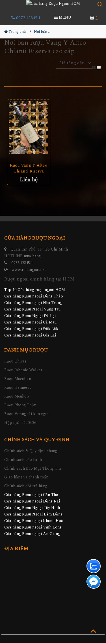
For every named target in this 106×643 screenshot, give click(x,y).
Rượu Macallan (17, 379)
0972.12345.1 (27, 17)
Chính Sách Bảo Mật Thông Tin (32, 468)
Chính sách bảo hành (23, 460)
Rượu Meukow (17, 396)
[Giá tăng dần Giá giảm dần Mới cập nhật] (74, 66)
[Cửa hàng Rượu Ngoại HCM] (53, 3)
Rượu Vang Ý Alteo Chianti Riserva (28, 168)
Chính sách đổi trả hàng (25, 486)
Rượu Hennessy (17, 387)
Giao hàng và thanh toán (26, 477)
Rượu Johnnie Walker (23, 370)
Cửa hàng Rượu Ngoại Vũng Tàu (32, 309)
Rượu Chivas (15, 361)
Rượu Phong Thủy (20, 405)
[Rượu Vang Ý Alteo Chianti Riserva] (29, 127)
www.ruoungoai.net (29, 270)
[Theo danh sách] (99, 67)
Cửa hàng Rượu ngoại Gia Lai (30, 335)
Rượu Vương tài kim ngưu (26, 414)
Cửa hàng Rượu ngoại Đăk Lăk (31, 329)
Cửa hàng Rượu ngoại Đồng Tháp (33, 296)
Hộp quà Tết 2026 (20, 423)
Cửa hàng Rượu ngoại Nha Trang (33, 303)
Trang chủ (17, 31)
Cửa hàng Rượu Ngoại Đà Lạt (30, 316)
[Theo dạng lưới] (94, 67)
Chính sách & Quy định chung (30, 451)
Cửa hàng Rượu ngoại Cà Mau (30, 322)
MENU (64, 17)
